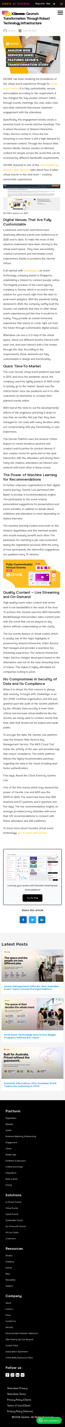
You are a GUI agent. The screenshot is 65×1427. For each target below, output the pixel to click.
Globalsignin (31, 270)
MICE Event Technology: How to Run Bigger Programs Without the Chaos (30, 1036)
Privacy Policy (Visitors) (20, 1411)
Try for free (32, 898)
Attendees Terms (16, 1394)
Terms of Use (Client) (18, 1405)
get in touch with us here (32, 833)
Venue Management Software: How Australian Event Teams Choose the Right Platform (31, 988)
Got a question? (51, 1420)
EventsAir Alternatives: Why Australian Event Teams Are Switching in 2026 (30, 1085)
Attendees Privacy (17, 1388)
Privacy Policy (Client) (19, 1399)
